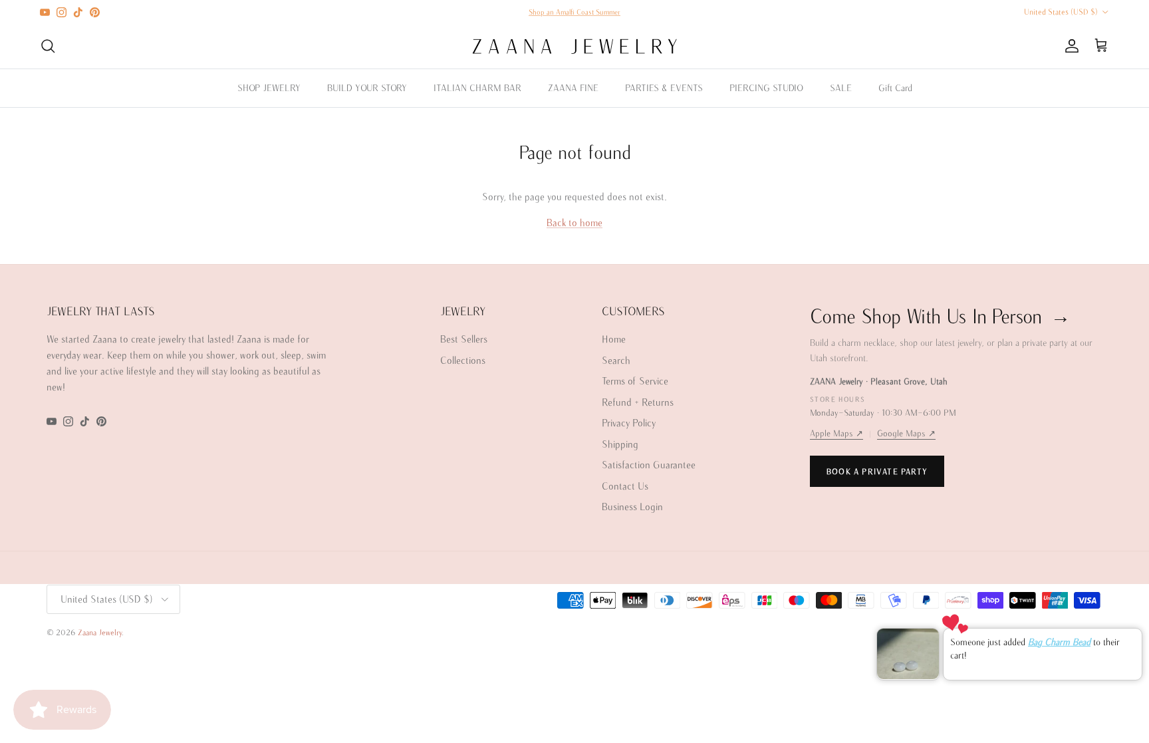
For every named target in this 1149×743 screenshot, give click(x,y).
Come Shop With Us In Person (940, 315)
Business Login (632, 506)
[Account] (1069, 46)
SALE (841, 87)
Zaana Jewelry (100, 632)
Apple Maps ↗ (836, 433)
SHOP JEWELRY (269, 87)
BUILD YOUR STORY (367, 87)
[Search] (48, 46)
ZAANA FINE (573, 87)
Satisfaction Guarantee (649, 464)
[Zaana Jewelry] (575, 46)
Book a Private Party (877, 471)
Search (616, 360)
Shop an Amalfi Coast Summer (574, 12)
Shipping (620, 444)
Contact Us (625, 486)
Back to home (574, 222)
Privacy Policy (629, 422)
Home (614, 339)
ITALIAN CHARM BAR (477, 87)
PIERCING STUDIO (766, 87)
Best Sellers (463, 339)
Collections (462, 360)
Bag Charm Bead (1059, 642)
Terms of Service (635, 380)
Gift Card (895, 87)
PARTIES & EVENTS (664, 87)
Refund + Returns (638, 402)
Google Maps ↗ (906, 433)
